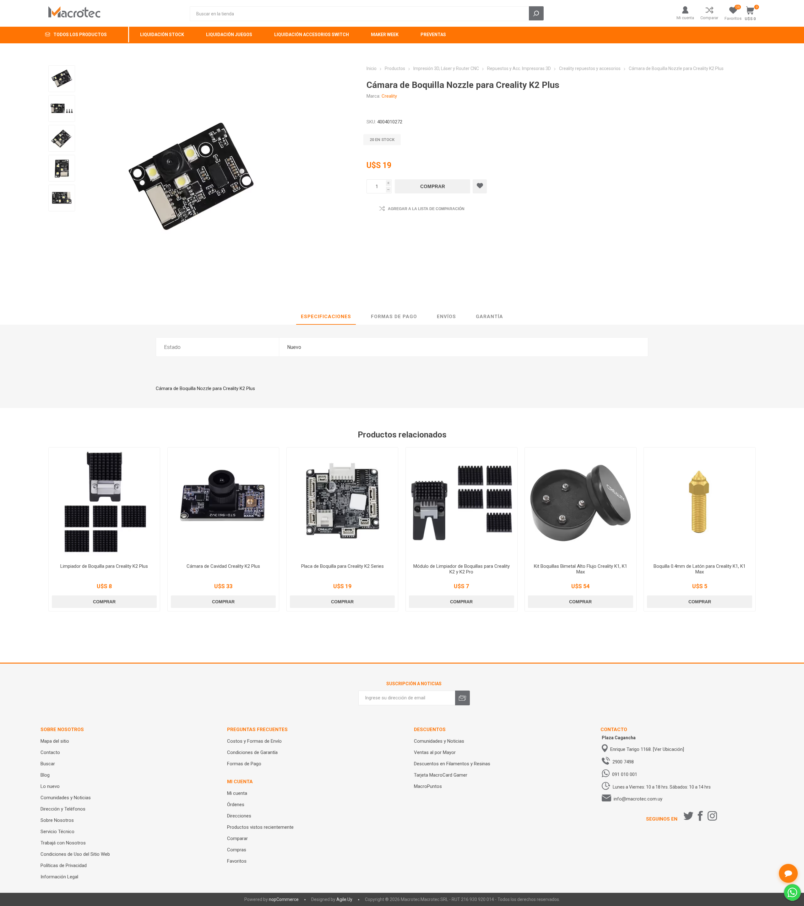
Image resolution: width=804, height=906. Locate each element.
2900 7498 (623, 762)
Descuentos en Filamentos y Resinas (452, 764)
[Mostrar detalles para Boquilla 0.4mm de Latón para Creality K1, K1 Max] (699, 503)
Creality (389, 96)
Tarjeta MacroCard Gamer (440, 775)
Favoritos (237, 861)
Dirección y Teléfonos (63, 809)
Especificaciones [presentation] (326, 316)
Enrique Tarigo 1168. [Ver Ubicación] (647, 749)
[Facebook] (700, 816)
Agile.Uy (344, 899)
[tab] (326, 317)
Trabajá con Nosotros (63, 843)
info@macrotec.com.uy (638, 799)
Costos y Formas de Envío (254, 741)
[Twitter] (688, 816)
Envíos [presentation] (446, 316)
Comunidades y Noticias (66, 797)
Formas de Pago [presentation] (394, 316)
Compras (236, 850)
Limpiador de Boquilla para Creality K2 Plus (104, 566)
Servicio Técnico (57, 831)
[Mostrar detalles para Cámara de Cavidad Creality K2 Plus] (223, 503)
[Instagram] (712, 816)
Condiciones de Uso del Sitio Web (75, 854)
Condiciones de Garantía (252, 752)
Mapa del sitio (55, 741)
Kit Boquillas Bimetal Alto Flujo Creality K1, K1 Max (580, 569)
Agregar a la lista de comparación (426, 209)
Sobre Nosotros (57, 820)
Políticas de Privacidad (64, 865)
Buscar (48, 764)
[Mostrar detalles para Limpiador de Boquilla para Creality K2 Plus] (104, 503)
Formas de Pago (244, 764)
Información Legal (59, 877)
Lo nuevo (50, 786)
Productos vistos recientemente (260, 827)
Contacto (50, 752)
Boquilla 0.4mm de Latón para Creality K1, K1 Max (700, 569)
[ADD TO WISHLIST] (480, 186)
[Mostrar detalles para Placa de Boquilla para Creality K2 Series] (342, 503)
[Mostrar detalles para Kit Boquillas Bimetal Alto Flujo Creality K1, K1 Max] (580, 503)
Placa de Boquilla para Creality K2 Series (342, 566)
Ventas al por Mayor (435, 752)
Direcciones (239, 816)
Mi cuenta (685, 17)
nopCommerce (284, 899)
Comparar (709, 17)
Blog (45, 775)
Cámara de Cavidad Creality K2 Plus (223, 566)
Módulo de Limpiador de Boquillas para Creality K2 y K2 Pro (461, 569)
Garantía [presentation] (489, 316)
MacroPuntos (428, 786)
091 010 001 (624, 774)
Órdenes (235, 804)
